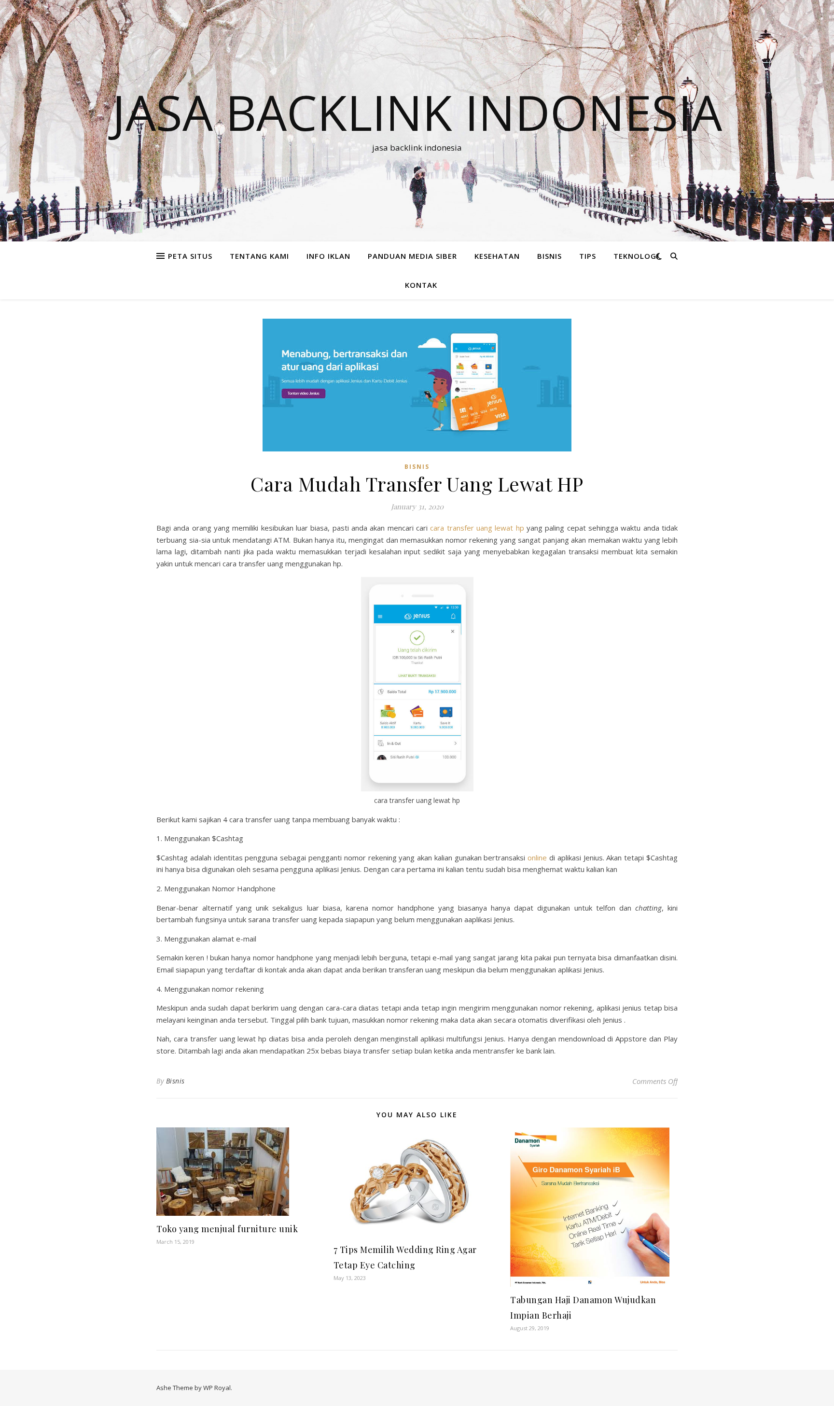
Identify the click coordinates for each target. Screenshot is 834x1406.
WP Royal (217, 1387)
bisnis (549, 256)
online (537, 857)
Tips (587, 256)
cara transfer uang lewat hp (477, 528)
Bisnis (175, 1080)
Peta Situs (190, 256)
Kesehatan (497, 256)
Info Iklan (328, 256)
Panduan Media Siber (412, 256)
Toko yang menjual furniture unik (227, 1229)
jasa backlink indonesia (417, 112)
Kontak (421, 285)
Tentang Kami (259, 256)
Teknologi (636, 256)
